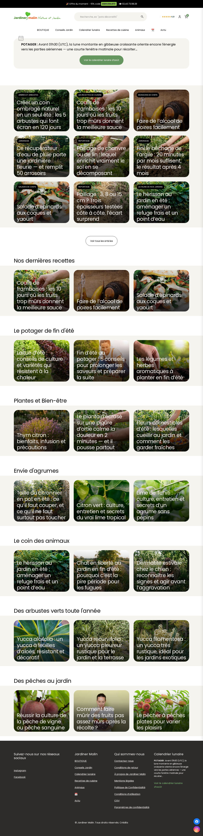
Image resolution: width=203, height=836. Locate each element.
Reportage (84, 140)
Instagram (20, 770)
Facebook (20, 777)
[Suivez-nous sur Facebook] (196, 821)
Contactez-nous (124, 761)
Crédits (124, 822)
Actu (163, 30)
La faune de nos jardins (150, 186)
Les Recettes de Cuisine (90, 94)
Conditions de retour (126, 767)
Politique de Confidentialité (129, 787)
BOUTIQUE (43, 30)
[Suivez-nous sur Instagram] (196, 829)
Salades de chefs (27, 186)
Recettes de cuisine (117, 30)
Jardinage (24, 140)
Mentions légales (124, 781)
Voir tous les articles (101, 241)
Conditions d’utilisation (127, 794)
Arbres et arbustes (28, 94)
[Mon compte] (180, 17)
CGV (117, 801)
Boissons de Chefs (147, 94)
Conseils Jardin (64, 30)
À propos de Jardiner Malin (130, 774)
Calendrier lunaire (89, 30)
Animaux (140, 30)
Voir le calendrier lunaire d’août (101, 60)
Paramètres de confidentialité (131, 807)
